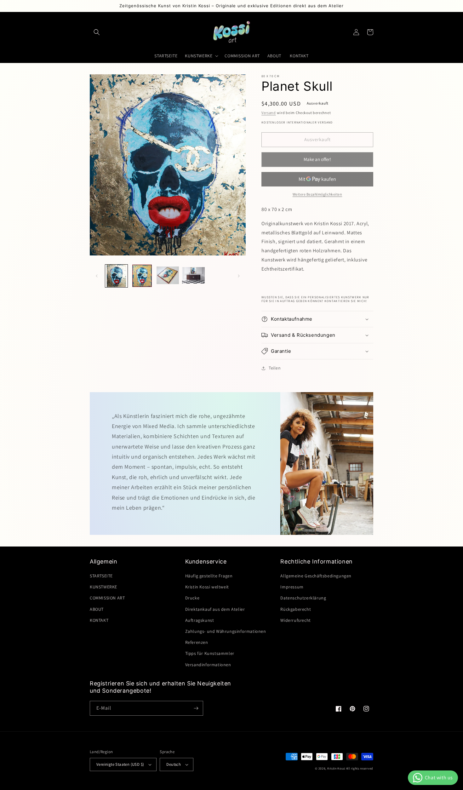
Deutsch (173, 764)
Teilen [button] (275, 368)
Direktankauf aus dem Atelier (215, 609)
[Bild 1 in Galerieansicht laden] (116, 276)
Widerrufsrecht (295, 620)
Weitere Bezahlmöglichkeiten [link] (317, 194)
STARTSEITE (101, 576)
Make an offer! (317, 161)
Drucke (192, 598)
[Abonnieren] (196, 708)
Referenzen (196, 642)
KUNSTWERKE (103, 587)
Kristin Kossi (336, 768)
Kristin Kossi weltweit (207, 587)
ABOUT (97, 609)
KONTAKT (99, 620)
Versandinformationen (208, 664)
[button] (97, 32)
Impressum (291, 587)
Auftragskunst (199, 620)
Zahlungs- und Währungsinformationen (225, 631)
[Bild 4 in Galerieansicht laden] (193, 276)
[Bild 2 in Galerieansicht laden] (142, 276)
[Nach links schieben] (97, 276)
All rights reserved (359, 768)
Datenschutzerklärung (303, 598)
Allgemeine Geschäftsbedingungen (316, 576)
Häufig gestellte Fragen (209, 576)
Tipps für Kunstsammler (209, 653)
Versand (268, 112)
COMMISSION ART (107, 598)
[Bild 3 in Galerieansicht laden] (168, 276)
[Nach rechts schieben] (239, 276)
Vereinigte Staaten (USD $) (120, 764)
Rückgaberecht (295, 609)
